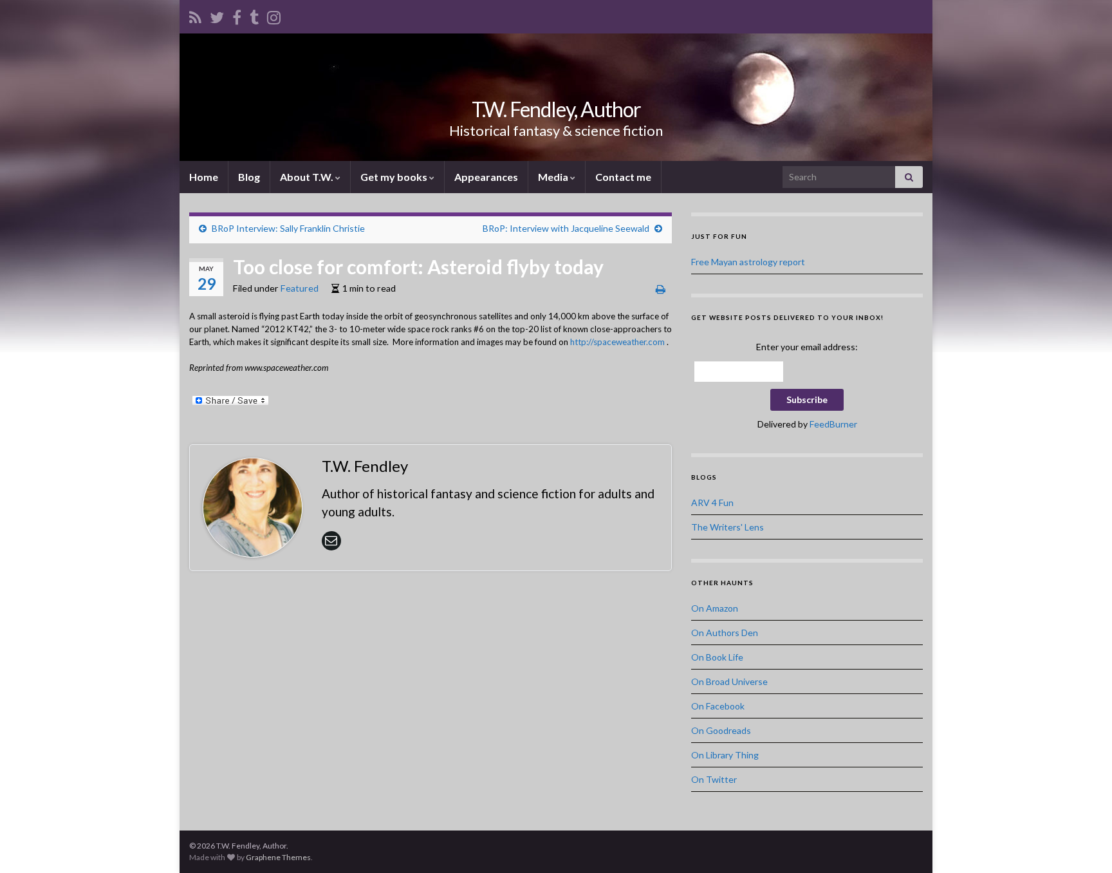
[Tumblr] (254, 15)
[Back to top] (1083, 844)
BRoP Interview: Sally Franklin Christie (288, 228)
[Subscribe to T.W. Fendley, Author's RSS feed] (195, 15)
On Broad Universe (729, 681)
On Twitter (714, 779)
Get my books (394, 177)
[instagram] (274, 15)
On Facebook (718, 705)
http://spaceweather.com (617, 342)
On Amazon (714, 608)
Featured (300, 288)
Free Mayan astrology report (748, 261)
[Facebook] (236, 15)
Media (554, 177)
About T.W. (307, 177)
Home (203, 177)
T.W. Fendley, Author (556, 109)
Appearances (486, 177)
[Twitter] (217, 15)
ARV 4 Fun (712, 502)
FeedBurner (833, 423)
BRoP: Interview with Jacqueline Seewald (566, 228)
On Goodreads (721, 730)
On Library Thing (725, 754)
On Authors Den (724, 632)
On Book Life (717, 657)
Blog (249, 177)
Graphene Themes (278, 857)
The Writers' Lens (727, 526)
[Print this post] (660, 289)
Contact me (623, 177)
